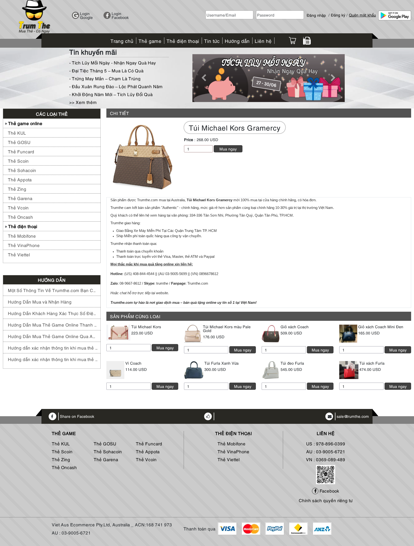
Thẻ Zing (17, 189)
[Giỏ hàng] (292, 40)
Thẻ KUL (17, 133)
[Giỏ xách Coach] (271, 332)
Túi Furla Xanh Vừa (221, 363)
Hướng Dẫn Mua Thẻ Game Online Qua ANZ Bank (53, 336)
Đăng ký (338, 15)
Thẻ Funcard (21, 151)
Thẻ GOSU (19, 142)
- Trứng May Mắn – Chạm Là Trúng (105, 78)
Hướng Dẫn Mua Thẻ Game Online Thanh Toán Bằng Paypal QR (53, 325)
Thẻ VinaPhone (24, 245)
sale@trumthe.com (353, 416)
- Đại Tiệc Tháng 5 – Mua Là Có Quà (106, 70)
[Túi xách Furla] (348, 369)
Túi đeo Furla (292, 363)
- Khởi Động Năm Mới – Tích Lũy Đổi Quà (111, 94)
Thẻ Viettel (19, 254)
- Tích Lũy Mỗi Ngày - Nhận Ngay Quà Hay (112, 62)
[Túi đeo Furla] (271, 369)
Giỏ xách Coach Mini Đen (380, 326)
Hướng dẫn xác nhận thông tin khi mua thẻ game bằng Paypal (53, 348)
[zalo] (325, 474)
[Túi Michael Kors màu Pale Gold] (193, 332)
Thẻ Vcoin (18, 207)
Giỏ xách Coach (295, 326)
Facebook (328, 491)
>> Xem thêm (83, 102)
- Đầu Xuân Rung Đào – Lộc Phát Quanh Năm (116, 86)
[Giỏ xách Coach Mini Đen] (348, 332)
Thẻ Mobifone (22, 236)
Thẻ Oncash (20, 217)
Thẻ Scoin (18, 161)
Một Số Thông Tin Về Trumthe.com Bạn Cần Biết (53, 290)
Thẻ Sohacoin (22, 170)
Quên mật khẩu (362, 15)
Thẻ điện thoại (22, 226)
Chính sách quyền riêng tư (326, 500)
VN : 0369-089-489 (325, 459)
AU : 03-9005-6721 (325, 451)
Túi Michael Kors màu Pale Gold (227, 328)
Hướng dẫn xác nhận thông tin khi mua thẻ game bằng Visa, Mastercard (53, 359)
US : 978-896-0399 (325, 443)
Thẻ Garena (20, 198)
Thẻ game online (25, 123)
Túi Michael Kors (146, 326)
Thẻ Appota (20, 179)
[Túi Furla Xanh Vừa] (193, 369)
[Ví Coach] (115, 369)
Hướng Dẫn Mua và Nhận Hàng (40, 302)
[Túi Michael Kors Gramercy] (142, 156)
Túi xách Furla (372, 363)
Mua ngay (228, 148)
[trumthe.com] (34, 16)
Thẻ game (64, 433)
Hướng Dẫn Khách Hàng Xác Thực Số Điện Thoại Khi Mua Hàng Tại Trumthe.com (53, 313)
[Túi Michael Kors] (118, 331)
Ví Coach (133, 363)
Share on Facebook (77, 416)
